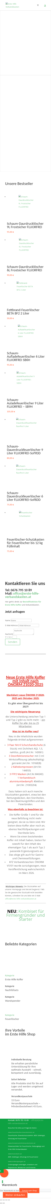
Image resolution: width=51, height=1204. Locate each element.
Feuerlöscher (25, 43)
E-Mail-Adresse (11, 625)
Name (7, 620)
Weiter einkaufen (15, 1194)
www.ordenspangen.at (16, 1161)
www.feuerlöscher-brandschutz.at (21, 1132)
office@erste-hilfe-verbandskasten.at (20, 898)
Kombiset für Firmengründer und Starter (25, 915)
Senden (12, 642)
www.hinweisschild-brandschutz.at (21, 1143)
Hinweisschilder (27, 58)
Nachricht (9, 634)
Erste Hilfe (25, 28)
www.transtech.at (15, 1154)
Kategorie (9, 975)
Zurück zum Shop (29, 1190)
